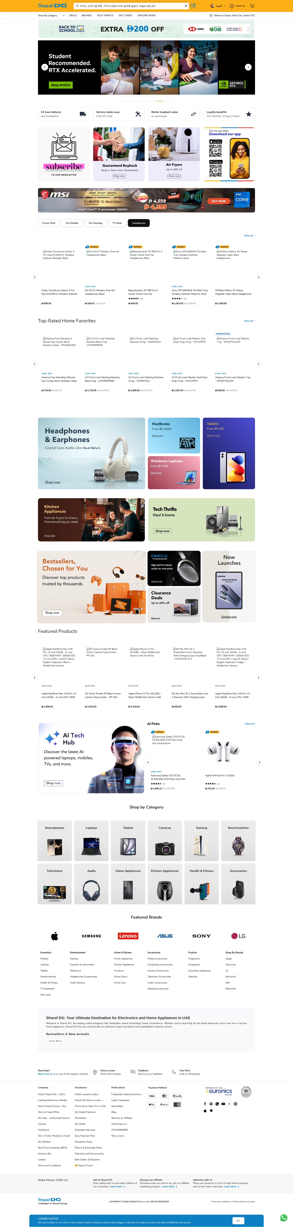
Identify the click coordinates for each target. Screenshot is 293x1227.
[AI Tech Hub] (91, 760)
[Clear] (186, 6)
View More (55, 1042)
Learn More (116, 1188)
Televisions (75, 972)
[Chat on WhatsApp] (284, 1218)
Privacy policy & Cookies (244, 1203)
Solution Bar (44, 1155)
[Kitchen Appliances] (91, 521)
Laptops (44, 966)
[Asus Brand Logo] (165, 938)
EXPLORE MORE (147, 15)
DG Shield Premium (85, 1113)
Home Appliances (123, 960)
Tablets (44, 972)
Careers (42, 1161)
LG (227, 972)
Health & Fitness (49, 984)
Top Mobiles (72, 223)
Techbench (43, 1131)
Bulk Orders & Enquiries (87, 1161)
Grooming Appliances (199, 972)
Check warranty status (87, 1096)
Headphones (138, 223)
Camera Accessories (158, 972)
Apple (229, 960)
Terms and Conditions (49, 1167)
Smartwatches (48, 978)
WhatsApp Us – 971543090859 (119, 1128)
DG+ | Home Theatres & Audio (54, 1137)
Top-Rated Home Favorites (67, 322)
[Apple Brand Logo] (54, 938)
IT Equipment (47, 990)
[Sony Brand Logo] (201, 938)
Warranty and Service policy (89, 1155)
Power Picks (48, 223)
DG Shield (80, 1125)
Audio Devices (77, 984)
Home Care (120, 984)
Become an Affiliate (121, 1119)
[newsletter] (64, 154)
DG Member (44, 1143)
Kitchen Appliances (124, 966)
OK (238, 1220)
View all (249, 233)
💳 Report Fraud (84, 1167)
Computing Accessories (160, 966)
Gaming (74, 960)
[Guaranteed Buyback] (119, 154)
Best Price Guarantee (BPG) (52, 1149)
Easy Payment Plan (85, 1137)
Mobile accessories (157, 960)
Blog (113, 1113)
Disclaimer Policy (84, 1143)
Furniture (119, 972)
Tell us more (117, 1137)
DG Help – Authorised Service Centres (54, 1122)
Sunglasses (194, 966)
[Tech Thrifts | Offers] (201, 521)
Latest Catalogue (120, 1102)
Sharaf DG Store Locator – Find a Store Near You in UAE (90, 1104)
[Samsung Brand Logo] (91, 938)
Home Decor (120, 978)
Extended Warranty (85, 1131)
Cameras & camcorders (82, 966)
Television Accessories (159, 978)
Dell (227, 984)
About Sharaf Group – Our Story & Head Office (52, 1110)
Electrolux (231, 990)
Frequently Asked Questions (126, 1096)
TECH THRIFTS (105, 15)
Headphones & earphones (83, 978)
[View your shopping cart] (252, 5)
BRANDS (87, 15)
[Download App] (229, 154)
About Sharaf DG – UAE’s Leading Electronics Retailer (52, 1099)
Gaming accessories (158, 990)
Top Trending (95, 223)
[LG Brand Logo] (238, 938)
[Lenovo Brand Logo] (128, 938)
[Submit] (77, 6)
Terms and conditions (221, 1203)
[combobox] (131, 6)
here (120, 1222)
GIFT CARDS (125, 15)
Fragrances (194, 960)
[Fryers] (174, 154)
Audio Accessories (157, 984)
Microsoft (231, 978)
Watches (193, 978)
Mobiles (44, 960)
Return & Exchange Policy (88, 1149)
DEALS (73, 15)
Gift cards (45, 996)
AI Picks (153, 725)
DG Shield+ (81, 1119)
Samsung (231, 966)
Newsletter (117, 1107)
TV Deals (117, 223)
